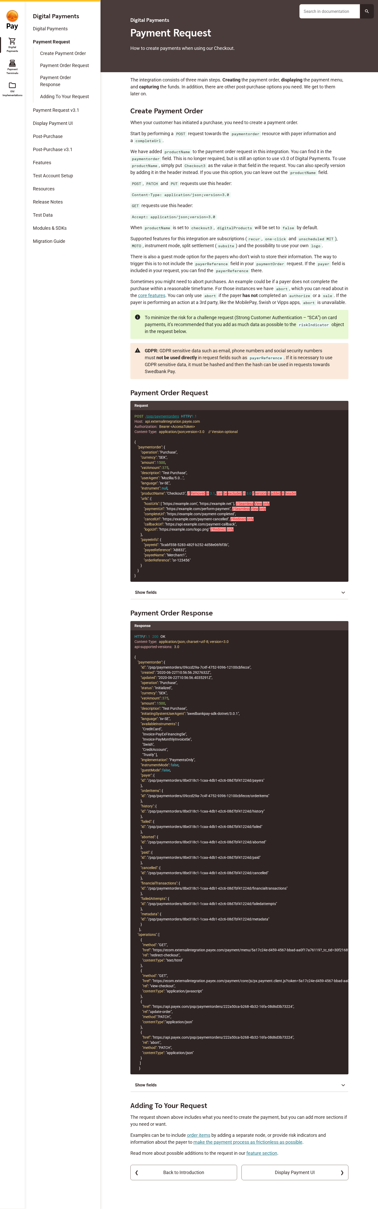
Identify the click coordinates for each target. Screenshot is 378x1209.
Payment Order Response (55, 81)
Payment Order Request (64, 65)
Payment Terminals (12, 67)
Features (42, 162)
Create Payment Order (63, 53)
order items (198, 1135)
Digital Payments (12, 44)
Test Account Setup (53, 175)
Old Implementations (12, 89)
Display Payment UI (53, 123)
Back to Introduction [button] (183, 1172)
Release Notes (48, 202)
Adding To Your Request (64, 96)
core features (151, 295)
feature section (261, 1153)
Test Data (43, 215)
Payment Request (51, 41)
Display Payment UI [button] (295, 1172)
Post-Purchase (48, 136)
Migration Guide (49, 241)
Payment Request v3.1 (56, 110)
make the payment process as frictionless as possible (247, 1142)
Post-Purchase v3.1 (53, 149)
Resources (44, 188)
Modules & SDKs (50, 228)
